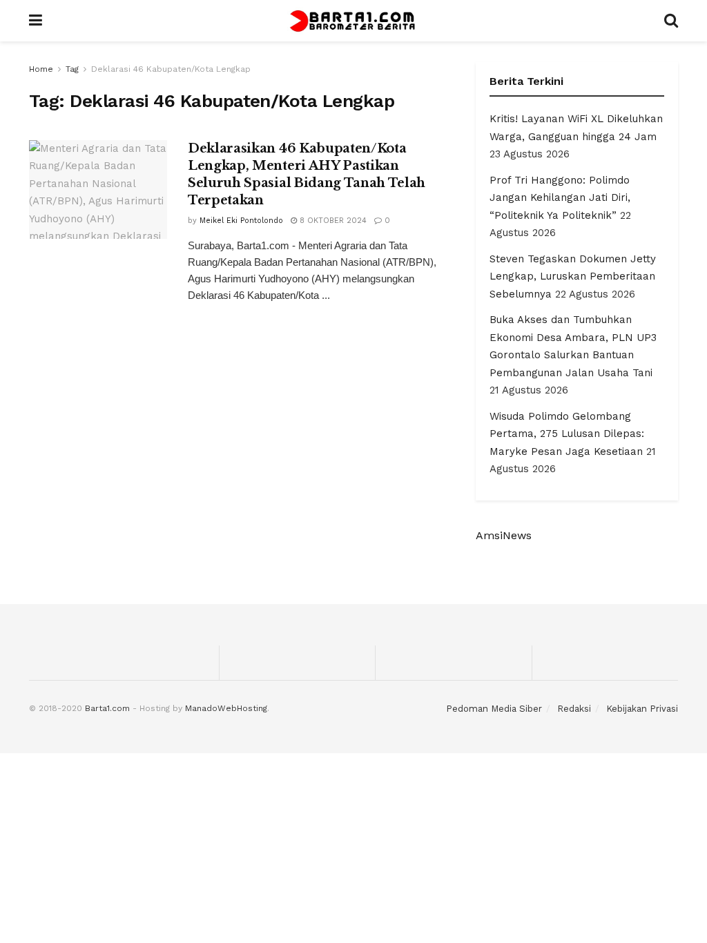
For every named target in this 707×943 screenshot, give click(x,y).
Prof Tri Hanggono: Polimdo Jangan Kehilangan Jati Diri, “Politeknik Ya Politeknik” (560, 198)
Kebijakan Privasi (642, 708)
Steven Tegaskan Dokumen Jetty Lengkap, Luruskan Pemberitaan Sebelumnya (573, 276)
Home (41, 69)
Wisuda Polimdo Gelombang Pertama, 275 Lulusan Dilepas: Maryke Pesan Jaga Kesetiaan (567, 434)
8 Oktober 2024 (332, 220)
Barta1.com (107, 708)
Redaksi (574, 708)
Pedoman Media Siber (494, 708)
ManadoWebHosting (226, 708)
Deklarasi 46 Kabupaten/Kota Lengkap (171, 69)
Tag (72, 69)
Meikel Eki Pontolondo (241, 220)
